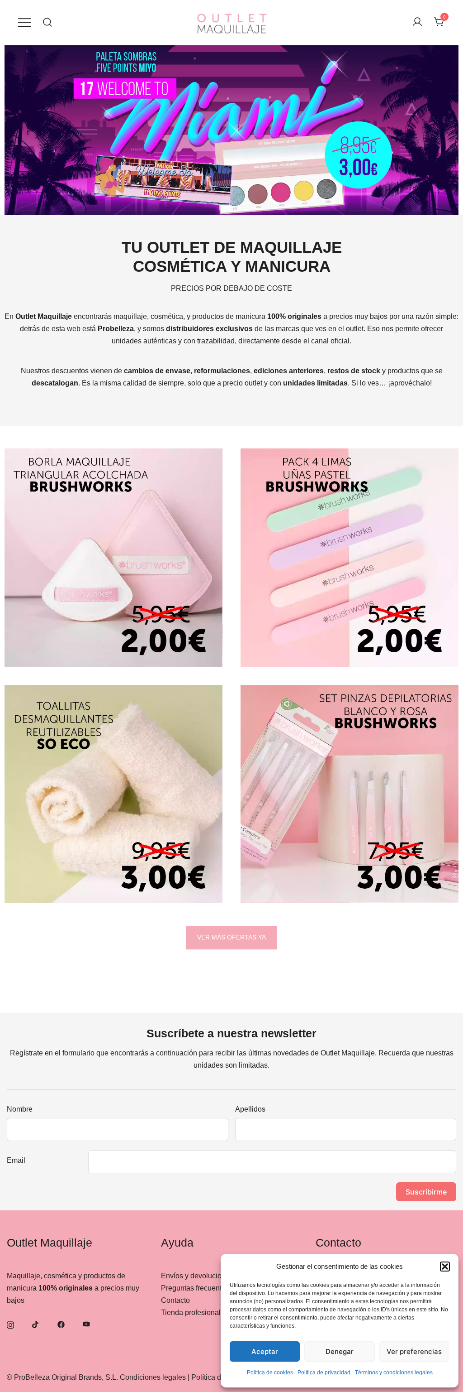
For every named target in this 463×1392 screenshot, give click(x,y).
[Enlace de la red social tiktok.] (35, 1324)
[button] (444, 1266)
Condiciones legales (153, 1377)
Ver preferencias (414, 1351)
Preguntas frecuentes (195, 1288)
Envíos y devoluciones (197, 1276)
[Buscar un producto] (47, 22)
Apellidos (250, 1109)
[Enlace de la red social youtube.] (86, 1324)
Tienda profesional (191, 1312)
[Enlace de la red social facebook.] (61, 1324)
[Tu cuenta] (417, 22)
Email (16, 1160)
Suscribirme (426, 1191)
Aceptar (264, 1351)
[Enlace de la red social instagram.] (10, 1324)
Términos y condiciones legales (394, 1372)
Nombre (20, 1109)
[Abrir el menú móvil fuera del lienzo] (24, 22)
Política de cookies (270, 1372)
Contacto (175, 1300)
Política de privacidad (324, 1372)
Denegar (340, 1351)
